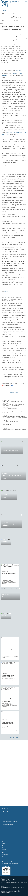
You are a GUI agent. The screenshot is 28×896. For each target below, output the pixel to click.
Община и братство (7, 811)
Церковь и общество (7, 818)
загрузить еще (14, 737)
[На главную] (10, 3)
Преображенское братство (10, 880)
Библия (14, 13)
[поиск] (15, 20)
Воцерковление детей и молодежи (10, 821)
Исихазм (6, 291)
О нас (4, 10)
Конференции (5, 840)
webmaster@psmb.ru (13, 863)
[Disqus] (14, 756)
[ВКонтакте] (11, 385)
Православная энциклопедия (8, 847)
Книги (3, 843)
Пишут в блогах (5, 849)
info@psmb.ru (9, 860)
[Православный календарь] (3, 14)
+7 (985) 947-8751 (5, 866)
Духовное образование (7, 834)
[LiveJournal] (12, 385)
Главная (2, 23)
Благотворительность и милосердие (10, 830)
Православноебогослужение (7, 14)
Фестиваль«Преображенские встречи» (16, 17)
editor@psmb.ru (12, 861)
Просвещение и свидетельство (9, 814)
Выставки (4, 841)
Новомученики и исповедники (9, 827)
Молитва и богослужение (8, 824)
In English (16, 20)
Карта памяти (5, 854)
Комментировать (14, 392)
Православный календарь (7, 851)
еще (3, 431)
